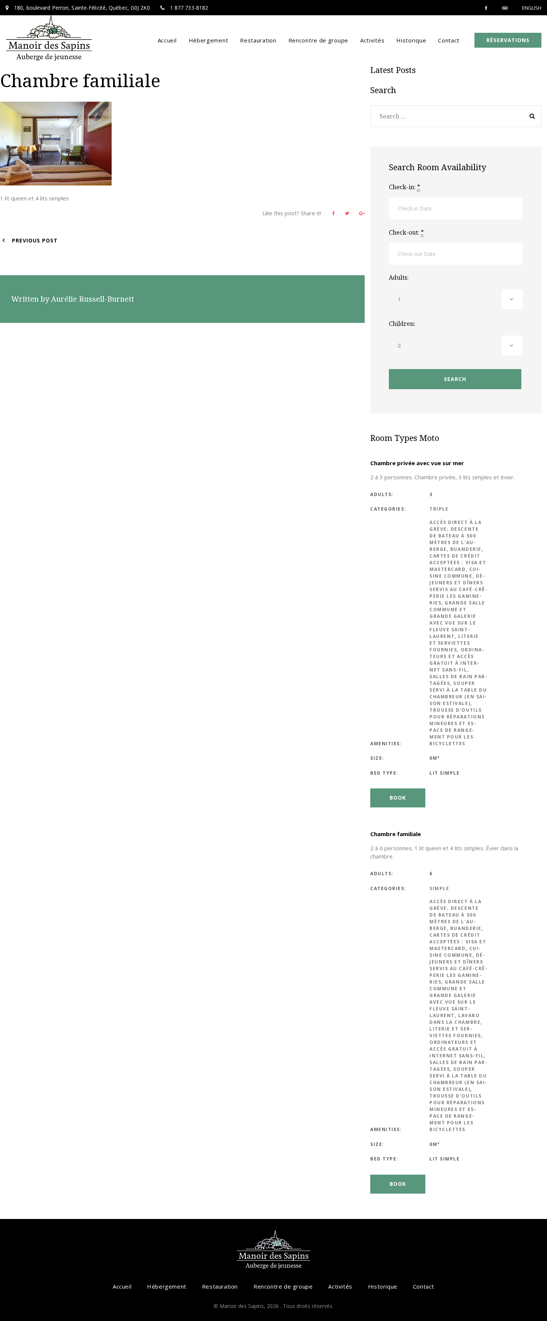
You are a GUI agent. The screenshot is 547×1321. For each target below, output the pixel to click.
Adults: (399, 277)
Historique (411, 40)
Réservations (508, 40)
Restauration (258, 40)
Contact (449, 40)
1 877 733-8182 (189, 7)
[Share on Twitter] (347, 213)
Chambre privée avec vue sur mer (417, 463)
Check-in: (404, 187)
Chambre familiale (395, 834)
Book (398, 797)
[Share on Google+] (362, 213)
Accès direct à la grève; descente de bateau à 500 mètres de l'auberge (455, 535)
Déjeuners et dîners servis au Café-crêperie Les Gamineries (458, 589)
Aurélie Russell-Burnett (92, 299)
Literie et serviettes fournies (454, 643)
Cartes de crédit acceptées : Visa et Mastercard (457, 562)
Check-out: (406, 232)
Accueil (167, 40)
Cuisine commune (454, 572)
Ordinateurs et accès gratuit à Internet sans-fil (456, 660)
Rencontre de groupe (318, 40)
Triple (438, 509)
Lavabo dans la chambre (454, 1018)
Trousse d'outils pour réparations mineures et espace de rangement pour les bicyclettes (457, 727)
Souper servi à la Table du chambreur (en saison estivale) (458, 693)
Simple (439, 888)
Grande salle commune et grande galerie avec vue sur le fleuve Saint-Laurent (457, 619)
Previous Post (35, 240)
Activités (372, 40)
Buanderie (466, 549)
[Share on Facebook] (333, 213)
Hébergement (208, 40)
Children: (402, 324)
